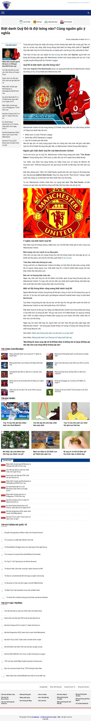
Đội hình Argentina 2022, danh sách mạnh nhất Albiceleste (10, 135)
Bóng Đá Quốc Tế (69, 687)
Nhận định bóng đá (56, 687)
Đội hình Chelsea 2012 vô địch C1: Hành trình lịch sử (11, 116)
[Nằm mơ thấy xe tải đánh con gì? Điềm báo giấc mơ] (45, 440)
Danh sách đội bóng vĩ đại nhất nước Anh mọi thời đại (72, 364)
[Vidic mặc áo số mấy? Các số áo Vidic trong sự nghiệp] (4, 392)
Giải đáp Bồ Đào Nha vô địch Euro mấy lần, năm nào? (25, 372)
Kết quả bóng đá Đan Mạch (83, 699)
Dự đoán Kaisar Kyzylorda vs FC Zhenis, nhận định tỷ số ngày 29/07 (10, 125)
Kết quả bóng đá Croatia (62, 698)
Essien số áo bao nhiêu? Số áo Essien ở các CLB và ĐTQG (71, 390)
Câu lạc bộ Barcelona (5, 698)
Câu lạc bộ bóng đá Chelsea (7, 702)
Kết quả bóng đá (25, 694)
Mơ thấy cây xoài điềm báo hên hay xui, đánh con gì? (14, 453)
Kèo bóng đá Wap (26, 700)
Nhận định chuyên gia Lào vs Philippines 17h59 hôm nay (10, 107)
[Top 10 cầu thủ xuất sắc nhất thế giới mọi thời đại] (76, 411)
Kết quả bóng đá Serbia (81, 695)
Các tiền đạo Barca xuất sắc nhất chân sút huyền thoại (10, 72)
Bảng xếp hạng (25, 697)
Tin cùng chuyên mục (12, 349)
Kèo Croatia (42, 694)
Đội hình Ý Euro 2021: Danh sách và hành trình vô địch (10, 143)
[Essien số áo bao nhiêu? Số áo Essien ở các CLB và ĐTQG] (49, 392)
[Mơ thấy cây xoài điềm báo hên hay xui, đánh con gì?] (15, 440)
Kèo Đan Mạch (62, 694)
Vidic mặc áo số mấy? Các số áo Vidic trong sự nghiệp (25, 390)
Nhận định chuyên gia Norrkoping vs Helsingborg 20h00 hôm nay (10, 90)
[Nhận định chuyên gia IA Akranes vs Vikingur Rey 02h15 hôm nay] (11, 54)
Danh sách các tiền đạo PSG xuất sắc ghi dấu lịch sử (11, 80)
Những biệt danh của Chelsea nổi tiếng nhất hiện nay (52, 337)
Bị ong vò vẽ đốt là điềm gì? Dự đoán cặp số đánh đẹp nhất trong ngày (75, 453)
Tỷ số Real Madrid (82, 703)
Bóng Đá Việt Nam (83, 687)
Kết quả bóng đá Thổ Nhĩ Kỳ (64, 702)
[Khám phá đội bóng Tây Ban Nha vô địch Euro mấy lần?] (49, 374)
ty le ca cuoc (67, 258)
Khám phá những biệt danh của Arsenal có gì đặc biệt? (53, 333)
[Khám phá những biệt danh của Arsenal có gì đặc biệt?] (49, 356)
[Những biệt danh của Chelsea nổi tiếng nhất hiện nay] (4, 365)
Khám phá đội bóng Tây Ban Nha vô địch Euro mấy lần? (70, 372)
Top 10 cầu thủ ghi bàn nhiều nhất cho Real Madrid (14, 424)
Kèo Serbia (42, 700)
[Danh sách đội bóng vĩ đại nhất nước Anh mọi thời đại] (49, 365)
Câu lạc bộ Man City (8, 694)
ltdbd (78, 127)
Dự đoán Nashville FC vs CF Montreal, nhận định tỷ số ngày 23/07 (10, 99)
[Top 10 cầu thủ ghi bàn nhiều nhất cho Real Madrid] (15, 411)
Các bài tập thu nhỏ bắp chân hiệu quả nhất (45, 424)
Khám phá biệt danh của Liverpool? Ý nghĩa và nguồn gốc (25, 355)
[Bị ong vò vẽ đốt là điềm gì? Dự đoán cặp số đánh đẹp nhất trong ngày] (76, 440)
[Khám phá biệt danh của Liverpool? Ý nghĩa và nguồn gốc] (4, 356)
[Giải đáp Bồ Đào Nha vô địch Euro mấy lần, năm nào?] (4, 374)
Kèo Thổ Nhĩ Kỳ (43, 697)
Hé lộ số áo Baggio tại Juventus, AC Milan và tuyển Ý (70, 381)
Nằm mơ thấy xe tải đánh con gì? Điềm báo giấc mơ (45, 453)
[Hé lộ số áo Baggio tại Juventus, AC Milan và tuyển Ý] (49, 383)
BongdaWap (43, 687)
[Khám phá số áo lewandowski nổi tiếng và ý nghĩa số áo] (4, 383)
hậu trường (55, 55)
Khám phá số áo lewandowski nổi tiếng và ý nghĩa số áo (26, 381)
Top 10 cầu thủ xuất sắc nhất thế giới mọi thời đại (75, 424)
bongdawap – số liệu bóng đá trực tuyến (44, 717)
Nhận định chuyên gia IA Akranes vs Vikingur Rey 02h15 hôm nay (11, 64)
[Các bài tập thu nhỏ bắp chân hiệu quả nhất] (45, 411)
